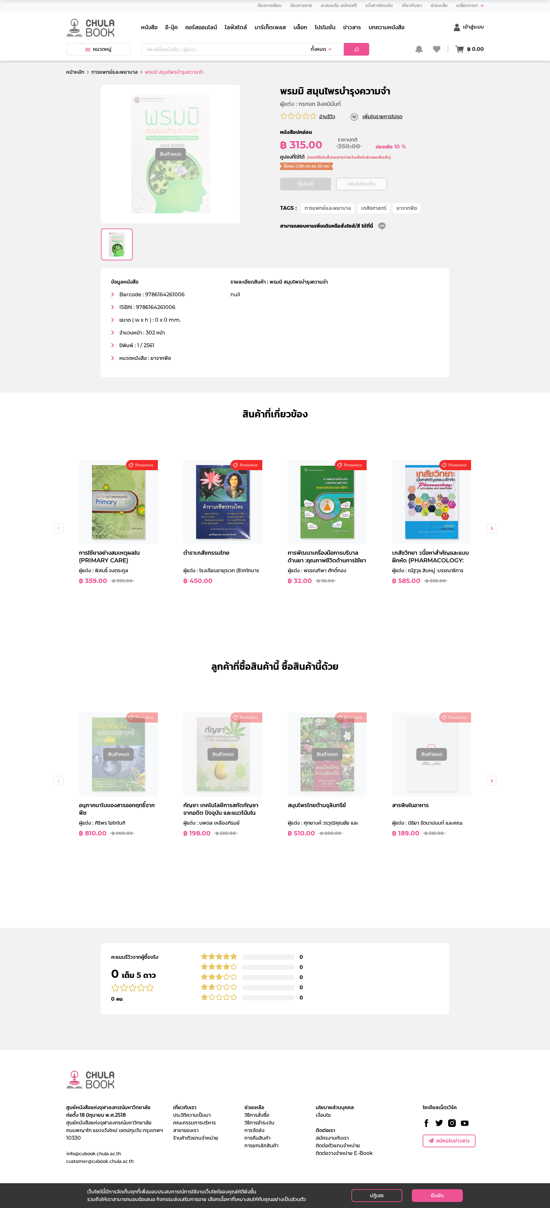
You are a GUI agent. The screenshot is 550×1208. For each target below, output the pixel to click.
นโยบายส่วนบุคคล (335, 1107)
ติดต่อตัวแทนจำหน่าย (338, 1146)
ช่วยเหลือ (254, 1107)
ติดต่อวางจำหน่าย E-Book (344, 1153)
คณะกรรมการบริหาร (194, 1123)
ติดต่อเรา (325, 1130)
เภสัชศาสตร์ (373, 208)
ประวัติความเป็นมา (192, 1115)
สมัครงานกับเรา (332, 1138)
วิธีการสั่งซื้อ (256, 1115)
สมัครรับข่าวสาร (453, 1141)
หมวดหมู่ (102, 49)
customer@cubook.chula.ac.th (100, 1161)
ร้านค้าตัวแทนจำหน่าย (195, 1138)
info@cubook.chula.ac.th (93, 1153)
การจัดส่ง (254, 1130)
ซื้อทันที (305, 184)
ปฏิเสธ (377, 1195)
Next (491, 528)
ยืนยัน (437, 1195)
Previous (58, 528)
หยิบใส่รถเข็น (362, 184)
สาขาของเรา (186, 1130)
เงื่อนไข (323, 1115)
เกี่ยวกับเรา (184, 1107)
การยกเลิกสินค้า (261, 1146)
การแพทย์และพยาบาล (328, 208)
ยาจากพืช (407, 208)
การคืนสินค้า (257, 1138)
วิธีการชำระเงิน (259, 1123)
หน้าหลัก (75, 72)
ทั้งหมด (318, 49)
